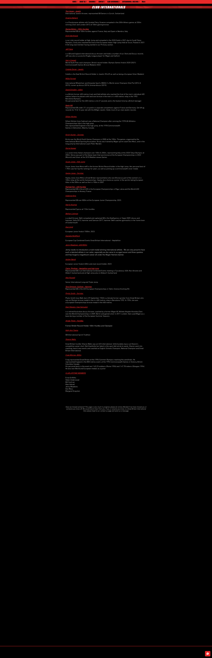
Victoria (134, 362)
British (71, 94)
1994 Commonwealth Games (117, 362)
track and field (94, 94)
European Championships (77, 302)
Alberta (85, 128)
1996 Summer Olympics (104, 360)
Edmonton (77, 128)
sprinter (122, 298)
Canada (76, 364)
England (82, 126)
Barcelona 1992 (118, 300)
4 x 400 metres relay (102, 300)
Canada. (91, 128)
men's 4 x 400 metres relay (117, 96)
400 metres (84, 94)
